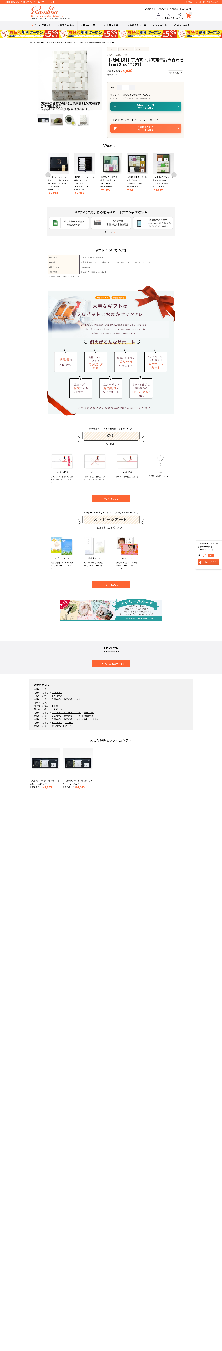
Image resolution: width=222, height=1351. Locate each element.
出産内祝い (57, 695)
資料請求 (174, 8)
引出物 (55, 705)
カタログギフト (42, 25)
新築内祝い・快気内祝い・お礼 (66, 699)
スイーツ (69, 722)
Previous (48, 174)
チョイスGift (215, 2)
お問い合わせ (162, 8)
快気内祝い (89, 715)
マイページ (158, 18)
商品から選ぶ (90, 25)
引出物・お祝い (41, 702)
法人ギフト (161, 25)
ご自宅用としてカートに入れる (146, 128)
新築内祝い (89, 712)
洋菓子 (68, 725)
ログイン (179, 18)
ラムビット (190, 2)
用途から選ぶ (67, 25)
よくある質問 (185, 8)
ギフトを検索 (183, 25)
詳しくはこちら (111, 498)
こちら (114, 232)
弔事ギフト (202, 2)
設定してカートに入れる (146, 106)
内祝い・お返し (41, 689)
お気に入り (169, 18)
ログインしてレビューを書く (111, 663)
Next (174, 174)
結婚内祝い (57, 692)
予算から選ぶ (114, 25)
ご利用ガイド (149, 8)
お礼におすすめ (91, 719)
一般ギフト (57, 709)
